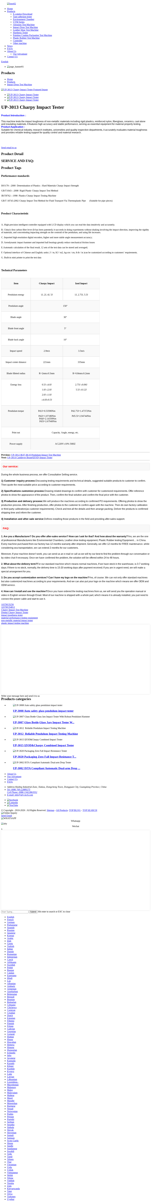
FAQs (10, 48)
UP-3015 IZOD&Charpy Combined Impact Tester (43, 745)
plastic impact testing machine (15, 623)
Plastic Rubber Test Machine (26, 38)
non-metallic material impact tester (17, 620)
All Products (62, 810)
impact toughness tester (12, 615)
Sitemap (50, 810)
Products (11, 11)
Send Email (6, 815)
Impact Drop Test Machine (25, 27)
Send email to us (9, 147)
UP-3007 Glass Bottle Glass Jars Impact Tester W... (43, 722)
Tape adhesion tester (22, 16)
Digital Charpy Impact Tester (14, 612)
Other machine (20, 43)
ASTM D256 (7, 604)
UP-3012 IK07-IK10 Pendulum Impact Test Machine (36, 455)
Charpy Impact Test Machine (14, 610)
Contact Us (12, 56)
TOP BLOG (75, 810)
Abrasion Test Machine (24, 24)
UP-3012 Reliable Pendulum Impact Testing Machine (45, 733)
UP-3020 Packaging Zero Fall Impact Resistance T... (44, 756)
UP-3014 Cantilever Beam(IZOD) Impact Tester (29, 457)
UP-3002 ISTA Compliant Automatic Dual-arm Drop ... (46, 768)
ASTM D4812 (8, 607)
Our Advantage (20, 54)
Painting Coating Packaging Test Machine (32, 35)
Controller (17, 40)
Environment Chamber (23, 19)
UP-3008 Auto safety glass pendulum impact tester (43, 710)
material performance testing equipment (19, 618)
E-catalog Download (22, 14)
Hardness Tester (20, 32)
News (10, 46)
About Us (11, 51)
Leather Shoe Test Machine (25, 30)
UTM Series (18, 22)
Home (10, 8)
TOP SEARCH (90, 810)
